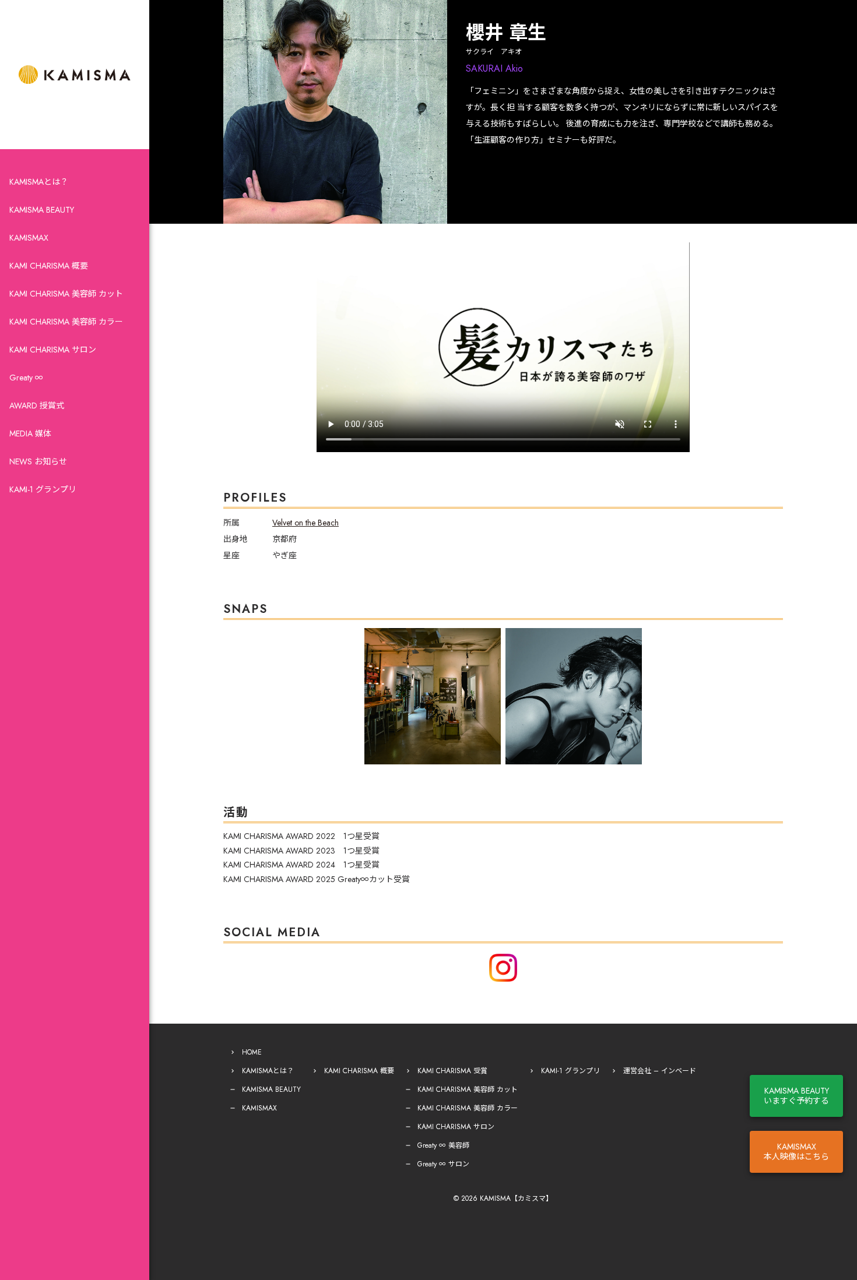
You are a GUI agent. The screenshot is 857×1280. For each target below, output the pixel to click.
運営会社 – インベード (659, 1071)
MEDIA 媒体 (30, 433)
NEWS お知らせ (38, 461)
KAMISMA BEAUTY (41, 210)
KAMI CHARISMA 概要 (48, 265)
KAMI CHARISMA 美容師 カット (66, 293)
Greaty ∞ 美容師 (443, 1145)
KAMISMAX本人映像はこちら (796, 1151)
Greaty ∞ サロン (443, 1164)
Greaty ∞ (26, 377)
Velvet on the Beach (305, 522)
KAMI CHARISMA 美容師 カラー (66, 321)
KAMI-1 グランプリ (42, 489)
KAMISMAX (28, 238)
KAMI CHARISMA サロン (52, 349)
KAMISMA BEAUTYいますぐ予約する (796, 1095)
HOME (252, 1052)
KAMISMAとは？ (38, 182)
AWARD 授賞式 (36, 405)
